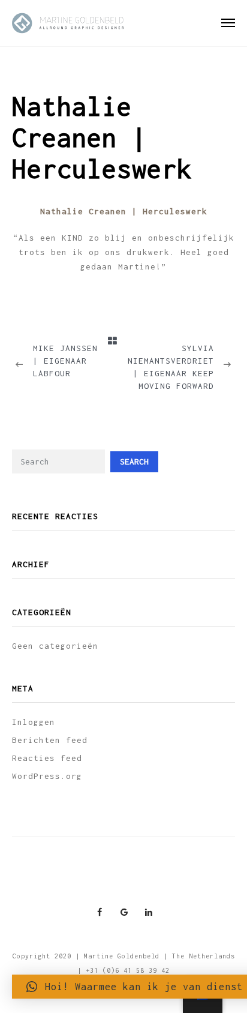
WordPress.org (47, 776)
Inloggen (33, 722)
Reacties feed (47, 758)
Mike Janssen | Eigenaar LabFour (65, 360)
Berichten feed (50, 740)
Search (134, 461)
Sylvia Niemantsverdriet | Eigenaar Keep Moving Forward (171, 367)
